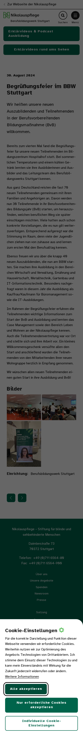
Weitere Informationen (22, 677)
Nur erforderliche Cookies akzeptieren (41, 705)
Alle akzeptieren (26, 689)
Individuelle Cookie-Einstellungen (41, 723)
